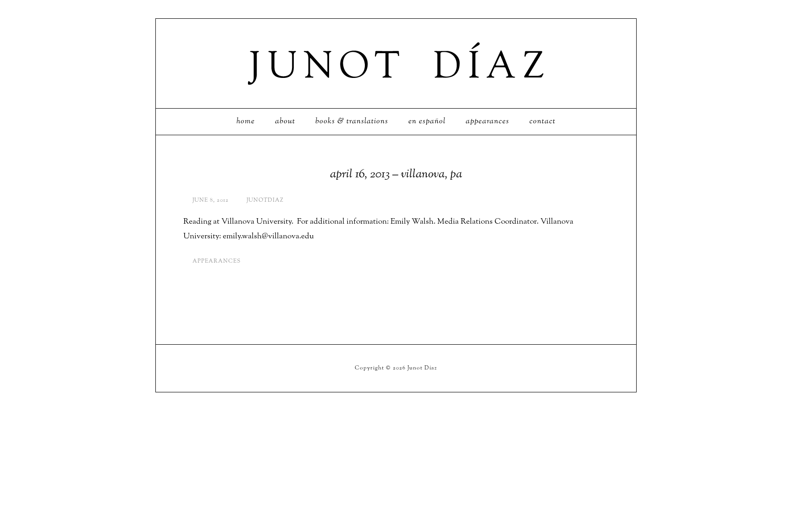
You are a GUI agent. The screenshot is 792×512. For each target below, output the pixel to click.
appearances (216, 261)
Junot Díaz (396, 63)
